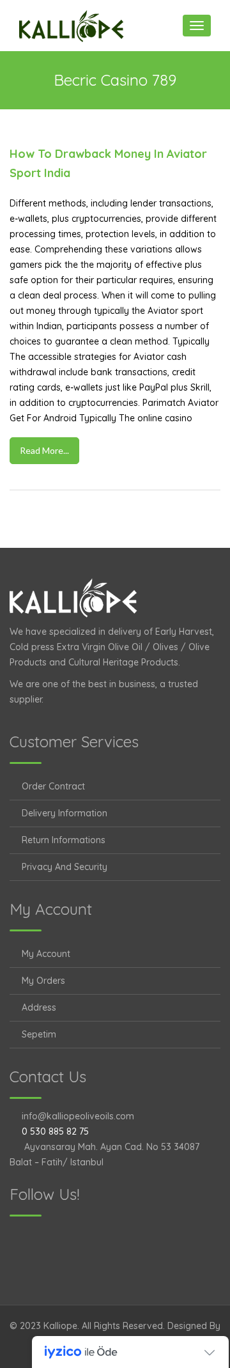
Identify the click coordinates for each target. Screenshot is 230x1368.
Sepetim (39, 1034)
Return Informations (63, 840)
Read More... (44, 450)
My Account (46, 954)
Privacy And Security (64, 867)
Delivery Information (64, 813)
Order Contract (53, 786)
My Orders (43, 980)
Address (39, 1007)
